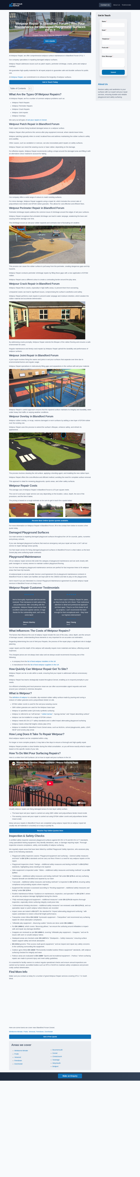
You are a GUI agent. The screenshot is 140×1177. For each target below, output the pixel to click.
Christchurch (57, 1056)
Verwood (32, 1032)
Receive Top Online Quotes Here (50, 831)
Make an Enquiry (70, 1076)
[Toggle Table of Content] (29, 88)
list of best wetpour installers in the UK (42, 661)
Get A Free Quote (50, 1037)
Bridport (55, 1066)
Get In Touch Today (50, 82)
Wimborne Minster (16, 1032)
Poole (26, 1032)
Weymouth (56, 1063)
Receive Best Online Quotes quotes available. (50, 521)
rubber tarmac (47, 714)
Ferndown (40, 1032)
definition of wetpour (19, 697)
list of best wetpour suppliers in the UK (45, 665)
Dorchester (49, 1032)
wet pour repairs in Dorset (37, 120)
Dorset (54, 1053)
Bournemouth (57, 1050)
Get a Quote (50, 41)
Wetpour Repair (17, 77)
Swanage (56, 1060)
